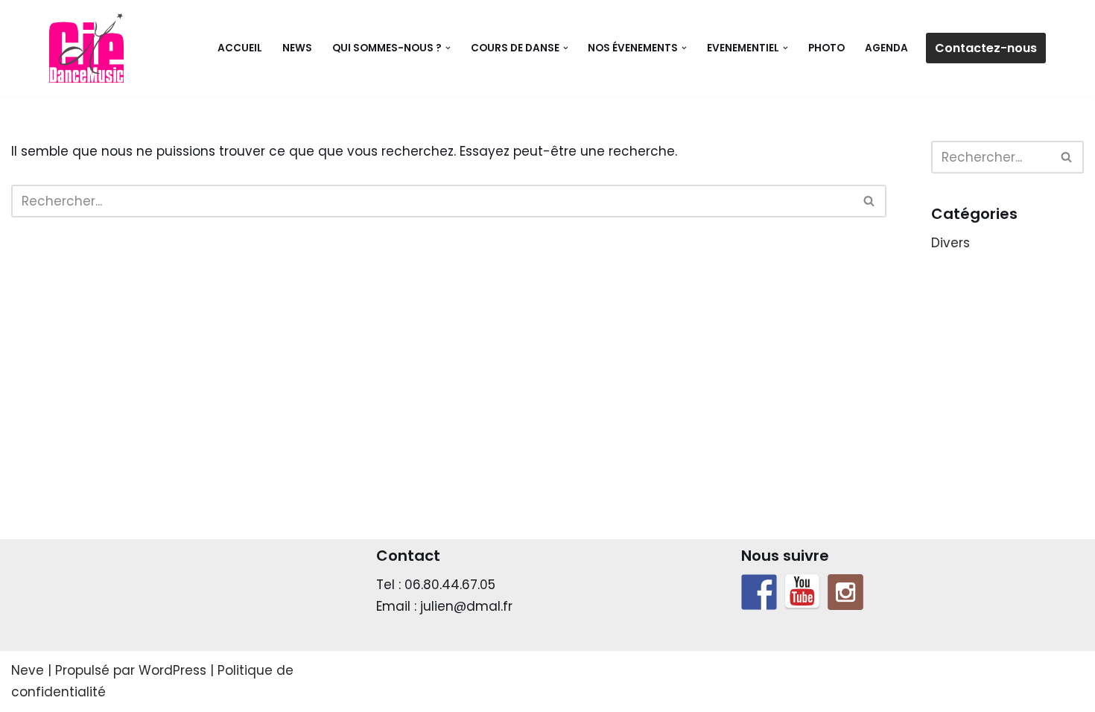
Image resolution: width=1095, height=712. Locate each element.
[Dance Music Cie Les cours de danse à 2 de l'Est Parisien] (86, 48)
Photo (826, 48)
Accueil (240, 48)
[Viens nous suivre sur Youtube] (802, 592)
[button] (448, 48)
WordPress (172, 670)
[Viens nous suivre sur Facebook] (759, 592)
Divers (950, 243)
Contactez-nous (986, 48)
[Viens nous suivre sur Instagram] (845, 592)
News (297, 48)
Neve (27, 670)
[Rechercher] (869, 201)
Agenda (886, 48)
